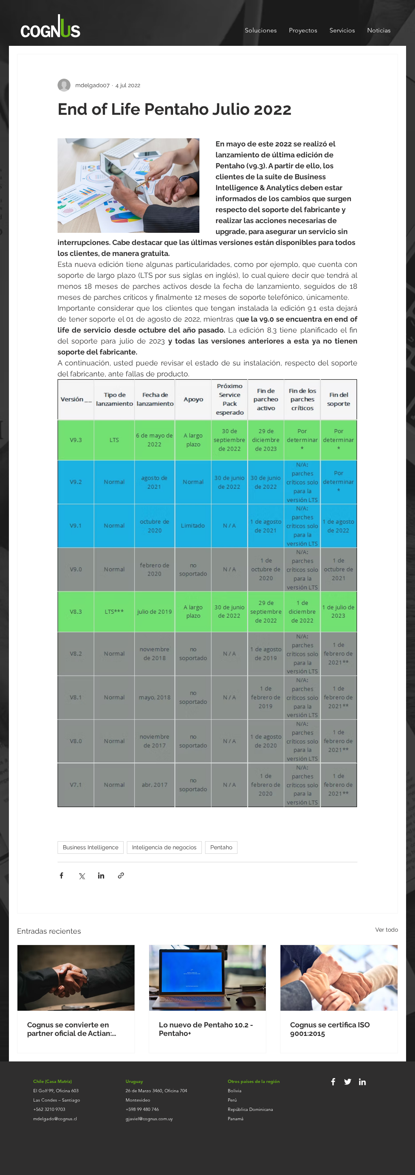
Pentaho (221, 847)
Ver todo (386, 929)
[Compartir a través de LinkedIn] (101, 875)
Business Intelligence (90, 847)
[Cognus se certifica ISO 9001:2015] (339, 978)
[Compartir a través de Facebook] (61, 875)
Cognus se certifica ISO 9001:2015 (330, 1029)
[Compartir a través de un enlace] (121, 875)
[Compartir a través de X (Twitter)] (81, 875)
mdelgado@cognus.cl (55, 1118)
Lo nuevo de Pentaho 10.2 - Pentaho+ (206, 1029)
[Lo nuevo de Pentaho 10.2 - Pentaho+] (207, 978)
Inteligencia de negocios (164, 847)
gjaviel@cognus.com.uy (149, 1118)
